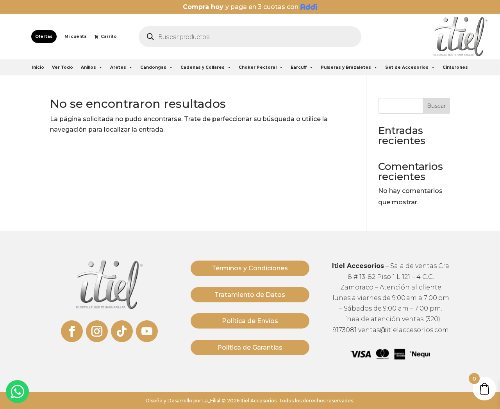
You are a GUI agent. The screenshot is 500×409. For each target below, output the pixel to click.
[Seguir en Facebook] (72, 331)
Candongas (153, 67)
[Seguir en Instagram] (97, 331)
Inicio (38, 67)
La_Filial (211, 401)
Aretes (118, 67)
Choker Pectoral (258, 67)
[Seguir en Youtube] (147, 331)
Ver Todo (62, 67)
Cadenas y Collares (202, 67)
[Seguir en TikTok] (122, 331)
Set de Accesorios (407, 67)
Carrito (109, 36)
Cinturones (455, 67)
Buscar (436, 105)
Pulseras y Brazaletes (346, 67)
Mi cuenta (75, 36)
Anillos (88, 67)
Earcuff (299, 67)
